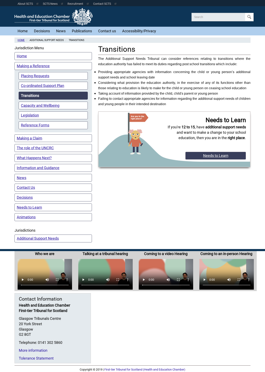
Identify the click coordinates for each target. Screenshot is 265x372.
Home (23, 31)
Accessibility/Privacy (139, 31)
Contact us (107, 31)
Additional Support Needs (38, 238)
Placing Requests (35, 76)
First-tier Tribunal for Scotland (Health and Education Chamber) (144, 369)
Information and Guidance (38, 168)
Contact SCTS (102, 4)
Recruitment (75, 4)
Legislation (30, 115)
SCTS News (50, 4)
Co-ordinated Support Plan (42, 85)
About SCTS (25, 4)
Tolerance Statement (36, 358)
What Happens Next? (34, 158)
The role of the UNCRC (35, 148)
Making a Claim (29, 138)
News (61, 31)
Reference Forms (35, 125)
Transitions (30, 95)
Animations (26, 217)
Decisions (42, 31)
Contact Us (26, 187)
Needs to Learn (29, 207)
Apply (249, 17)
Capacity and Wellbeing (40, 105)
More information (33, 350)
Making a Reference (33, 66)
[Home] (54, 17)
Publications (82, 31)
